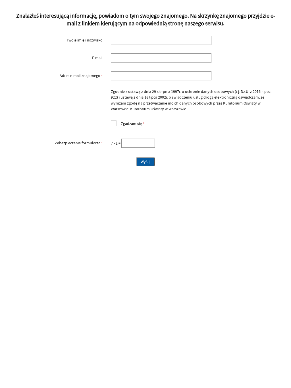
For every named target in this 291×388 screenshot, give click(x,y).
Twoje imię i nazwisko (84, 40)
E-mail (97, 58)
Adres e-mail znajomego (57, 76)
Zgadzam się (127, 123)
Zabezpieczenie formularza (57, 143)
